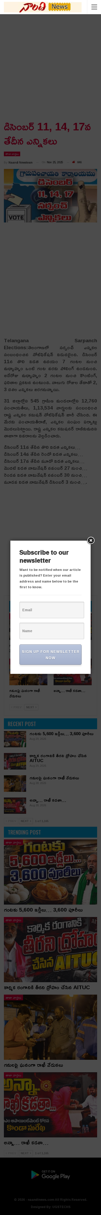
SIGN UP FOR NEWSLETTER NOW (51, 654)
